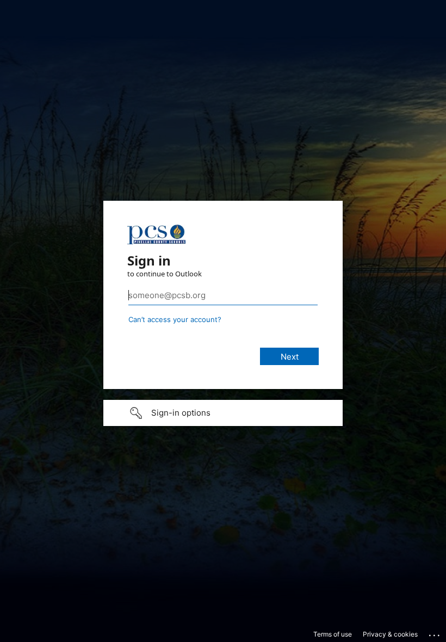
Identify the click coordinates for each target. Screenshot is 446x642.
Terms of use (332, 634)
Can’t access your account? (174, 319)
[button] (223, 413)
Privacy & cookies (390, 634)
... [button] (435, 632)
